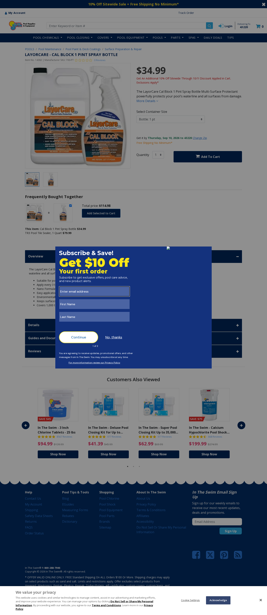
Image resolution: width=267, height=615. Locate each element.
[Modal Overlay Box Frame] (133, 307)
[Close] (260, 600)
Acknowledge (218, 600)
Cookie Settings (190, 600)
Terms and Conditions (106, 605)
